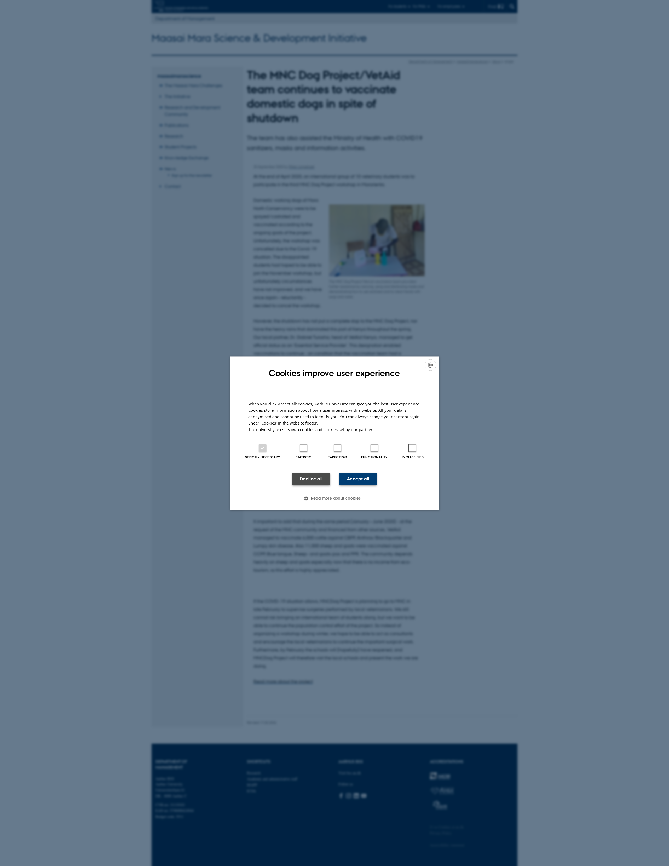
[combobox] (430, 365)
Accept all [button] (358, 479)
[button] (334, 498)
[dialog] (334, 433)
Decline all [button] (311, 479)
